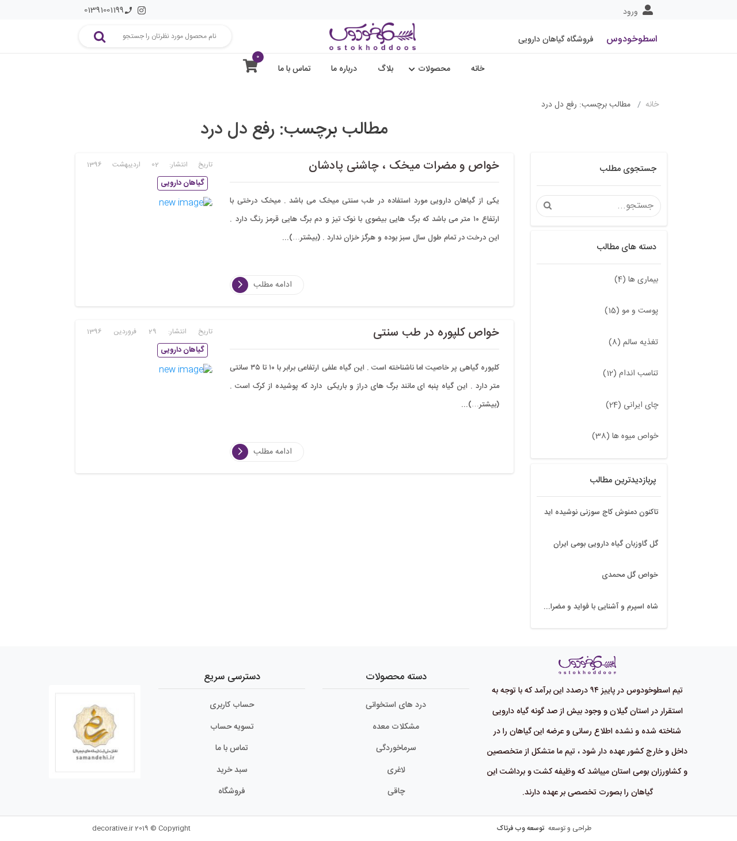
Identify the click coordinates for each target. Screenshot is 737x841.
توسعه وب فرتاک (520, 828)
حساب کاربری (232, 705)
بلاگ (385, 69)
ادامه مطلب (272, 285)
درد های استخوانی (396, 705)
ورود (630, 12)
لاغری (396, 770)
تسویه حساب (232, 727)
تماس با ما (294, 69)
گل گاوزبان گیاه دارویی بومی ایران (605, 544)
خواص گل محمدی (630, 575)
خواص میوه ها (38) (625, 436)
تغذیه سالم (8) (633, 342)
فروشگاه (231, 791)
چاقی (396, 791)
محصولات (434, 69)
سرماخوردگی (396, 748)
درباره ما (344, 69)
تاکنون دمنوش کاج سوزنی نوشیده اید (601, 512)
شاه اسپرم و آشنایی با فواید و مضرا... (601, 606)
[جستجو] (99, 36)
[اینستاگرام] (142, 10)
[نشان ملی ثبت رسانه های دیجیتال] (95, 727)
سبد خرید (232, 770)
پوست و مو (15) (631, 311)
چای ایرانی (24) (632, 405)
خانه (477, 69)
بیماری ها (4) (636, 280)
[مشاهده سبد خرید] (250, 69)
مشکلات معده (396, 727)
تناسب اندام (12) (630, 373)
